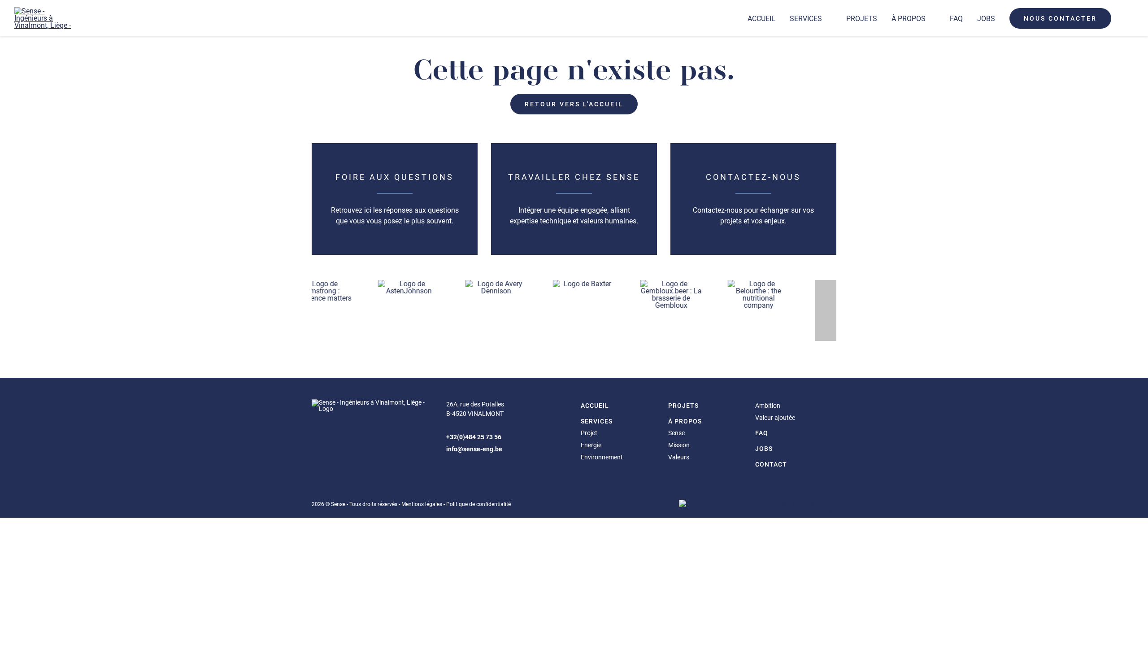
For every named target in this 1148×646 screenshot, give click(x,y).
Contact (771, 464)
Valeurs (678, 457)
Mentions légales (421, 503)
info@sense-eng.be (474, 449)
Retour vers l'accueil (574, 104)
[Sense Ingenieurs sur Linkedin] (453, 469)
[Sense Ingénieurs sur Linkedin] (1126, 18)
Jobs (986, 18)
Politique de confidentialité (478, 503)
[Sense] (44, 18)
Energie (591, 445)
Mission (679, 445)
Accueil (761, 18)
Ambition (767, 405)
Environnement (602, 457)
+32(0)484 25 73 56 (473, 436)
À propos (908, 18)
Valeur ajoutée (775, 417)
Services (806, 18)
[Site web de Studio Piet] (757, 510)
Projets (861, 18)
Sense (676, 432)
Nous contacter (1060, 18)
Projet (589, 432)
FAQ (956, 18)
